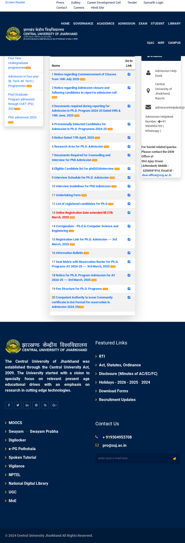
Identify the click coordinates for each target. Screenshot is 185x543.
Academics (105, 23)
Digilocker (17, 440)
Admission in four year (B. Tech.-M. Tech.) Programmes (23, 81)
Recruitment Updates (117, 399)
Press (60, 2)
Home (65, 23)
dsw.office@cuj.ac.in (156, 175)
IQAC (150, 43)
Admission (126, 23)
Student (158, 23)
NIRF (161, 43)
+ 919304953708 (117, 437)
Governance (83, 23)
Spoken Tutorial (22, 457)
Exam (143, 23)
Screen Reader (15, 2)
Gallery (75, 2)
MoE (12, 500)
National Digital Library (28, 483)
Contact (61, 7)
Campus (174, 43)
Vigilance (17, 466)
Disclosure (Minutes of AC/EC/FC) (128, 373)
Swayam (16, 431)
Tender (132, 2)
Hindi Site (97, 7)
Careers (79, 7)
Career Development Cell (104, 2)
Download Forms (113, 391)
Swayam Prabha (44, 431)
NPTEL (14, 474)
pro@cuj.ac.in (114, 445)
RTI (102, 356)
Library (174, 23)
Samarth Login (153, 2)
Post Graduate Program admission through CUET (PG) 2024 (21, 101)
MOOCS (15, 422)
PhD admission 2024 (22, 117)
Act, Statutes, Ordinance (120, 365)
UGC (12, 492)
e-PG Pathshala (22, 448)
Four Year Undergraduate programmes (18, 62)
